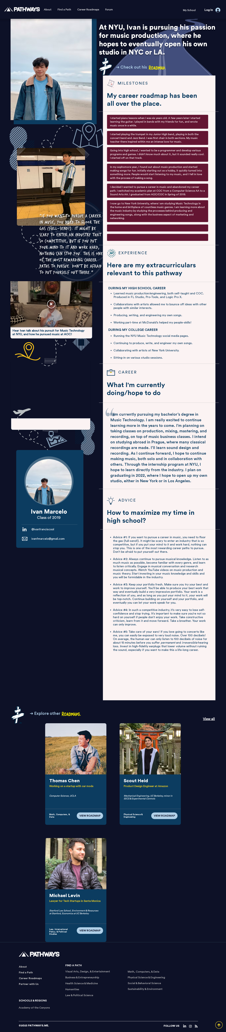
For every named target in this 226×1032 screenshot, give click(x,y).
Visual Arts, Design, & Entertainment (87, 971)
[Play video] (51, 304)
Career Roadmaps (30, 978)
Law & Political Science (79, 995)
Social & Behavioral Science (144, 983)
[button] (189, 10)
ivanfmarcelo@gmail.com (48, 538)
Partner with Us (29, 984)
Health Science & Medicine (81, 983)
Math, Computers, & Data (143, 971)
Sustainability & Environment (145, 989)
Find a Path (26, 972)
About (23, 966)
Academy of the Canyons (34, 1007)
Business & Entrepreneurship (82, 977)
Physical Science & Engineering (146, 977)
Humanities (72, 989)
